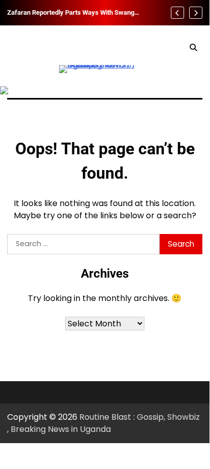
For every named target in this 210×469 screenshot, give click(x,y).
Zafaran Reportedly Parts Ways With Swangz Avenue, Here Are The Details (72, 13)
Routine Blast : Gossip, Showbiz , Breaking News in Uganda (103, 423)
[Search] (193, 48)
